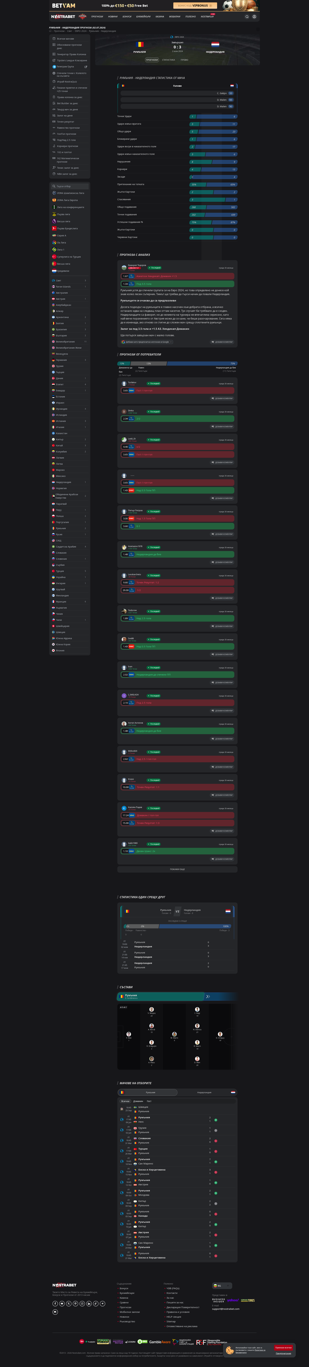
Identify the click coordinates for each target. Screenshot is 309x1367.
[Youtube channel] (62, 1303)
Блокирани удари (127, 138)
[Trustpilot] (90, 1341)
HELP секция (174, 1316)
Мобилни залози (130, 1311)
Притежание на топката (130, 184)
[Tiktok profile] (95, 1303)
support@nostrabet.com (225, 1308)
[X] (68, 1303)
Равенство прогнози (68, 127)
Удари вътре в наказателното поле (136, 146)
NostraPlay (207, 16)
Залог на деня (65, 115)
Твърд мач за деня (67, 109)
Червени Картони (127, 237)
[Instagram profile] (82, 1303)
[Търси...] (247, 16)
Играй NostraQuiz (67, 81)
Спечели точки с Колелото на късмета (71, 74)
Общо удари (124, 131)
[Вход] (254, 16)
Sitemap (171, 1321)
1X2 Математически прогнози (68, 160)
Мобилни (174, 16)
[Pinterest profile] (75, 1303)
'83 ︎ (231, 99)
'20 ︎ (231, 93)
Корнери (122, 169)
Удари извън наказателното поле (136, 153)
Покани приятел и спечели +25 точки (72, 89)
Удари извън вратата (129, 123)
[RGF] (212, 1343)
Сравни (124, 1302)
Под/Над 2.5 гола (66, 139)
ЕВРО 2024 (80, 30)
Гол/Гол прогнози (66, 133)
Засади (121, 176)
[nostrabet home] (64, 1285)
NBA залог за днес (67, 173)
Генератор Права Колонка (71, 54)
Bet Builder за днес (67, 103)
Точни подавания (127, 214)
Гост (149, 1101)
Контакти (172, 1292)
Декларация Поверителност (183, 1307)
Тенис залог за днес (68, 167)
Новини (112, 16)
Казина (160, 16)
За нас (170, 1297)
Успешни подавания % (130, 221)
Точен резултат (65, 121)
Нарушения (123, 161)
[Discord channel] (55, 1312)
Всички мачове (65, 38)
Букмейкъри (143, 16)
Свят (69, 30)
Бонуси (127, 16)
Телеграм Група (65, 66)
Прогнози (97, 16)
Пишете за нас (175, 1302)
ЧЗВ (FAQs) (173, 1288)
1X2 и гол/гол (64, 152)
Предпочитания (283, 1353)
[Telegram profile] (102, 1303)
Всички (125, 1101)
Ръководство (127, 1321)
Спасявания (124, 199)
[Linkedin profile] (89, 1303)
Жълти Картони (126, 191)
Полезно (190, 16)
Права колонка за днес (69, 97)
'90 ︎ (231, 106)
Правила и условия (178, 1311)
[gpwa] (104, 1341)
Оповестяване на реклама (182, 1326)
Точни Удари (124, 116)
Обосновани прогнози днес (69, 46)
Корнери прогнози (67, 146)
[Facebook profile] (55, 1303)
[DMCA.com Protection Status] (142, 1341)
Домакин (138, 1101)
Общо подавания (126, 206)
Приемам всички (283, 1347)
